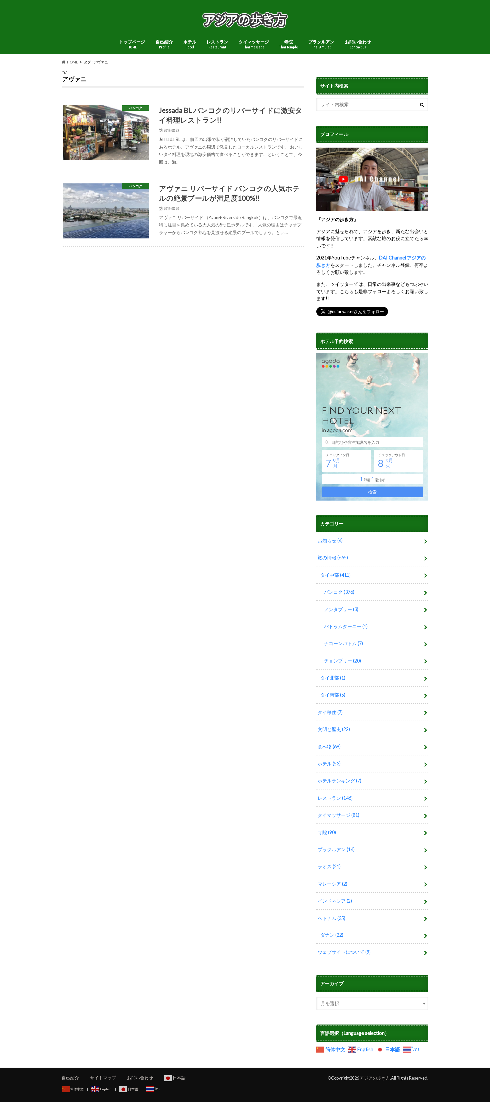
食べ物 (329, 746)
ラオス (329, 866)
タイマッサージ (254, 44)
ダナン (331, 935)
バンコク (339, 592)
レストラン (217, 44)
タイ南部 (332, 695)
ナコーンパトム (343, 643)
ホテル (189, 44)
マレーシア (332, 884)
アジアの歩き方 (375, 1078)
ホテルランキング (339, 780)
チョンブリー (342, 661)
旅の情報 (333, 557)
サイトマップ (103, 1077)
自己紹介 (164, 44)
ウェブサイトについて (344, 952)
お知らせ (330, 540)
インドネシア (335, 901)
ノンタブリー (341, 609)
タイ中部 (335, 575)
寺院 (288, 44)
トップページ (132, 44)
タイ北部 (332, 678)
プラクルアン (321, 44)
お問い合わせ (358, 44)
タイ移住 (330, 712)
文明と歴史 (334, 729)
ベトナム (331, 918)
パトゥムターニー (346, 626)
